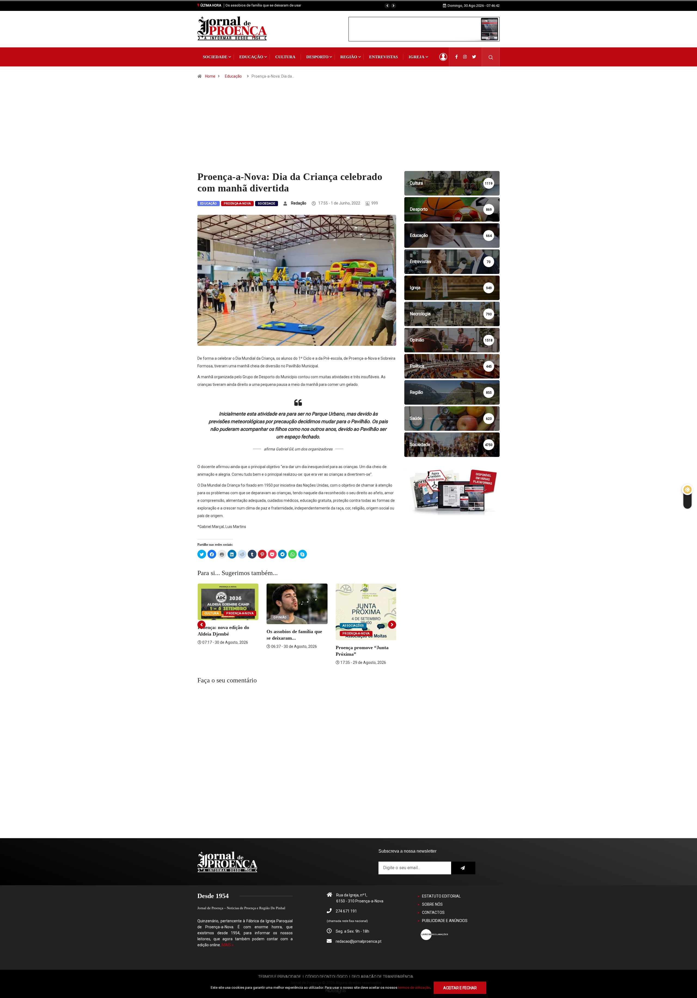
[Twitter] (474, 57)
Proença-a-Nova (237, 203)
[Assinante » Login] (443, 57)
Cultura (285, 57)
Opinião (279, 617)
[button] (387, 5)
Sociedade (215, 57)
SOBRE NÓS (432, 904)
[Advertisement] (348, 130)
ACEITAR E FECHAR (460, 988)
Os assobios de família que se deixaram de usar (263, 5)
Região (348, 57)
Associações (353, 625)
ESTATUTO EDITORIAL (441, 896)
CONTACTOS (433, 912)
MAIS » (228, 945)
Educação (251, 57)
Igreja (416, 57)
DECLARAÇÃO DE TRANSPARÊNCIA (382, 977)
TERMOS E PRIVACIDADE (279, 977)
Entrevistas (383, 57)
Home (210, 76)
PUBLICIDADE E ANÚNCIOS (444, 920)
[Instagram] (465, 57)
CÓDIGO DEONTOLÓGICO (326, 977)
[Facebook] (456, 57)
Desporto (317, 57)
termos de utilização (414, 987)
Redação (298, 203)
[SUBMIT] (463, 868)
